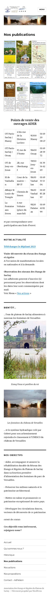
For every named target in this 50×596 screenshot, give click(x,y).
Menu (42, 9)
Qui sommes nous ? (14, 548)
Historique (9, 555)
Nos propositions (12, 574)
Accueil (7, 542)
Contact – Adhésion (14, 580)
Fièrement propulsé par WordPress (27, 591)
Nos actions (23, 293)
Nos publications (13, 561)
